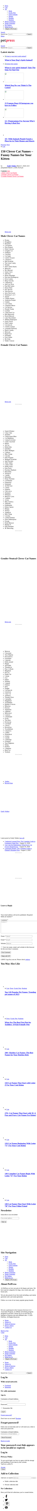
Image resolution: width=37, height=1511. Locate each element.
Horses (11, 16)
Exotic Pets (12, 13)
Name (3, 936)
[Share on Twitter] (6, 1501)
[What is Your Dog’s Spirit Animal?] (20, 56)
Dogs (6, 6)
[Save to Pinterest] (7, 1504)
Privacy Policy (9, 1326)
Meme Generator (10, 21)
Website (3, 943)
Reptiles (11, 18)
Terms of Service (10, 1324)
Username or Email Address (9, 1399)
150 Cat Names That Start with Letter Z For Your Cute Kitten (20, 1084)
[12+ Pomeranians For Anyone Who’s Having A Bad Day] (20, 113)
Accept (3, 1467)
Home (7, 1320)
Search (29, 34)
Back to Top (4, 1331)
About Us (8, 1322)
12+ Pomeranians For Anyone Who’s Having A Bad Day (20, 122)
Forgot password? (6, 1415)
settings (27, 959)
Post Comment (6, 952)
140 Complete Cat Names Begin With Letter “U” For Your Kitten (20, 1175)
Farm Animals (13, 14)
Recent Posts (9, 783)
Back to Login (5, 1441)
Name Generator (10, 23)
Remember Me (7, 1408)
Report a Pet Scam (11, 29)
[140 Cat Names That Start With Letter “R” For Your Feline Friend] (20, 1189)
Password (4, 1404)
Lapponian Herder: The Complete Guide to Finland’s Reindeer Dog (18, 849)
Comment (4, 920)
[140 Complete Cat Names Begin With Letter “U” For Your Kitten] (20, 1159)
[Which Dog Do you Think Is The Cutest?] (20, 78)
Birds (10, 11)
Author (7, 781)
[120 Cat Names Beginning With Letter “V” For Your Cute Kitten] (20, 1128)
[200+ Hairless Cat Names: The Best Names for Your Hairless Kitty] (20, 1038)
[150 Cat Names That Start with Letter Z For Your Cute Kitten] (20, 1068)
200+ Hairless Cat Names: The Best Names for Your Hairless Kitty (19, 1054)
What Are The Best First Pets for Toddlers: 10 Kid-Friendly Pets (18, 1023)
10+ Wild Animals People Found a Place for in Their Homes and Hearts (19, 140)
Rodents (11, 20)
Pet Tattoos (8, 25)
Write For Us (9, 27)
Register (18, 1418)
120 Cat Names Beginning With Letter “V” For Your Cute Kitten (20, 1144)
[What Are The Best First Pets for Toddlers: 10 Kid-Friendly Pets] (20, 1007)
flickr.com (8, 232)
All (6, 9)
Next (8, 145)
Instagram (8, 1387)
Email (3, 940)
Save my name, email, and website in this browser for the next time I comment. (17, 948)
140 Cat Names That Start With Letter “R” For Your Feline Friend (20, 1205)
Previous (3, 145)
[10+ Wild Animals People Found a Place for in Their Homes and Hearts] (20, 131)
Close (2, 1332)
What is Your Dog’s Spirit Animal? (19, 60)
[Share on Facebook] (6, 1497)
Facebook (8, 1385)
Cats (6, 7)
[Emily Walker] (13, 809)
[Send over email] (6, 1508)
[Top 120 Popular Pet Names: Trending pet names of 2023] (20, 977)
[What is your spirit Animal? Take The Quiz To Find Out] (20, 64)
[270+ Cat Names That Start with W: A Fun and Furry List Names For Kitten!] (20, 1098)
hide (8, 171)
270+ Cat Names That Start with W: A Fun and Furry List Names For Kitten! (20, 1114)
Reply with (6, 956)
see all (22, 838)
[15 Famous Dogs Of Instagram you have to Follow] (20, 95)
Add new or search (7, 1478)
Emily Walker (5, 811)
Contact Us (8, 1327)
